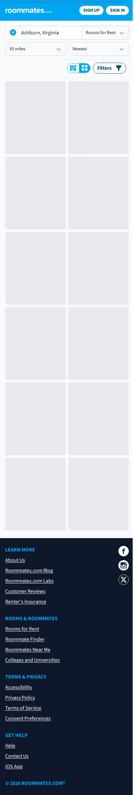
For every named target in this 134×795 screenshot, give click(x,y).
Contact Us (17, 756)
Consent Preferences (28, 718)
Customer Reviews (25, 591)
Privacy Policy (20, 697)
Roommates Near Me (27, 649)
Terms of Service (23, 708)
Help (10, 745)
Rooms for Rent (22, 628)
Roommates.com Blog (29, 570)
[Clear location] (13, 32)
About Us (15, 560)
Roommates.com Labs (29, 580)
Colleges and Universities (32, 660)
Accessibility (18, 687)
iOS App (14, 766)
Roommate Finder (25, 639)
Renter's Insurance (25, 601)
